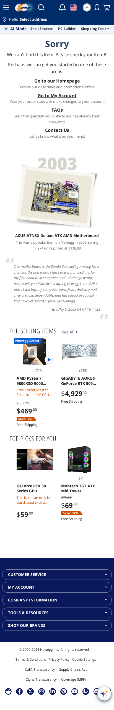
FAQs (57, 110)
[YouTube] (74, 691)
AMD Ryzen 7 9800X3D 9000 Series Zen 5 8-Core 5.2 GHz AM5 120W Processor (35, 381)
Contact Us (57, 130)
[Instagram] (41, 691)
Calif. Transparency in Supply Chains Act (56, 669)
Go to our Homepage (57, 81)
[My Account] (97, 7)
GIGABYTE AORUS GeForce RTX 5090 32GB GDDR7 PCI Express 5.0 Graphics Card (78, 381)
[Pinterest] (63, 691)
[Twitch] (85, 691)
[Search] (41, 7)
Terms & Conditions (30, 659)
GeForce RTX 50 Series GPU (31, 488)
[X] (30, 691)
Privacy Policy (59, 659)
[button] (57, 20)
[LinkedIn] (52, 691)
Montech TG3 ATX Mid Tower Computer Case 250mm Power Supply (78, 488)
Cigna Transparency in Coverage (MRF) (56, 679)
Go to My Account (57, 95)
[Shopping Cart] (107, 7)
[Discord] (97, 691)
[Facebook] (19, 691)
